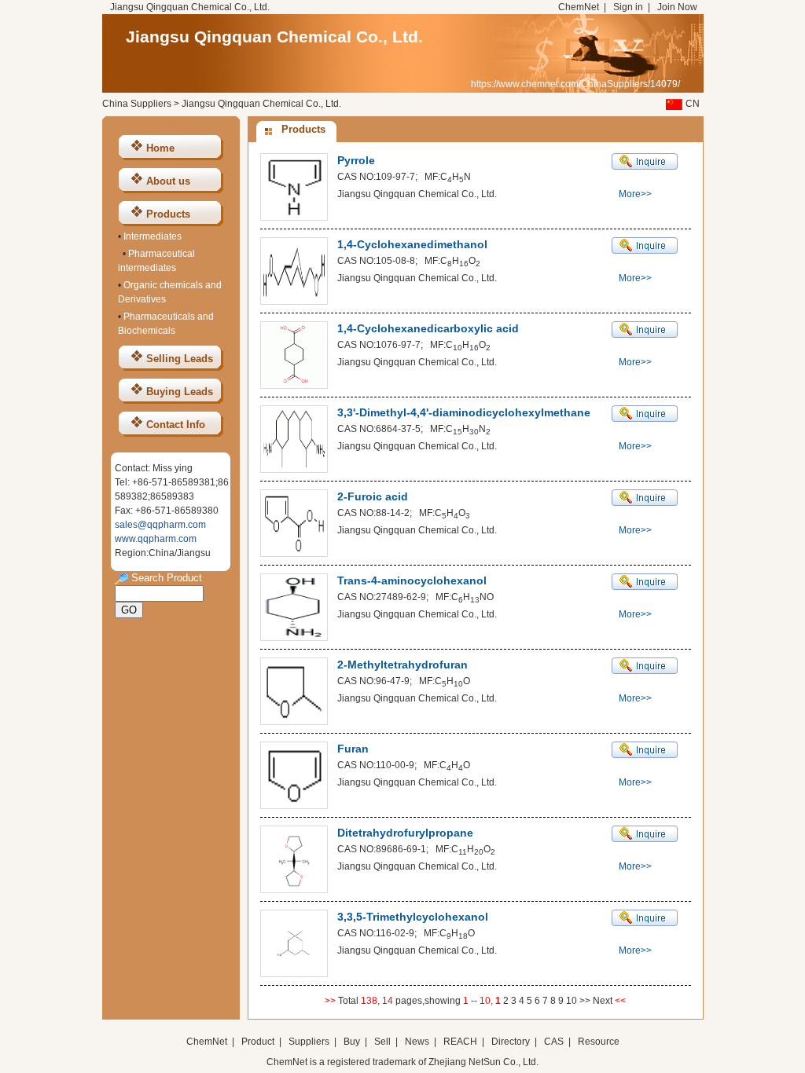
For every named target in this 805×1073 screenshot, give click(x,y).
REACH (460, 1041)
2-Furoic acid (372, 496)
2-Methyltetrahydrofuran (402, 664)
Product (259, 1041)
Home (160, 148)
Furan (353, 748)
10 (571, 1000)
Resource (598, 1041)
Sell (382, 1041)
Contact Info (175, 424)
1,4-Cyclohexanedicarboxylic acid (428, 328)
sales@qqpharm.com (160, 524)
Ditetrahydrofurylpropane (405, 832)
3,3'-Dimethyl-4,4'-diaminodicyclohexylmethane (463, 412)
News (417, 1041)
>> (586, 1000)
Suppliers (309, 1041)
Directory (510, 1041)
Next (604, 1000)
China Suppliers (136, 103)
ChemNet (578, 7)
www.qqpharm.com (156, 538)
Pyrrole (356, 160)
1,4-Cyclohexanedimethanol (412, 244)
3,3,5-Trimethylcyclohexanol (412, 916)
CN (693, 103)
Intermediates (152, 236)
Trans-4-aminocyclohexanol (412, 580)
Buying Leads (179, 391)
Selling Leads (179, 358)
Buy (352, 1041)
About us (168, 181)
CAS (554, 1041)
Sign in (628, 7)
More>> (635, 194)
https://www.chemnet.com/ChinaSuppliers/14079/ (575, 84)
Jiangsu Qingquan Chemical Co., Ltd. (274, 36)
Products (168, 214)
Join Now (677, 7)
